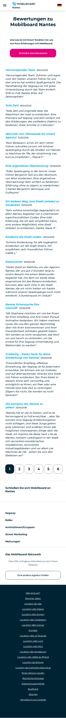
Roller (9, 520)
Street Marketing (16, 534)
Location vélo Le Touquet (33, 635)
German (61, 5)
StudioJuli (33, 689)
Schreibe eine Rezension (33, 53)
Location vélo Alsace (33, 609)
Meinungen (12, 541)
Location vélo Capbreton (33, 619)
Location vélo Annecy (33, 614)
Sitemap (33, 694)
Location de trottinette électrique (33, 667)
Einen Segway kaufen (33, 673)
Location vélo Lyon (33, 641)
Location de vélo (33, 603)
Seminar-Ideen (33, 598)
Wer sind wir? (33, 593)
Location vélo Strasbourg (33, 651)
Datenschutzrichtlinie (33, 683)
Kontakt (33, 630)
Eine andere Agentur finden (33, 575)
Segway (10, 513)
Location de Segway (33, 662)
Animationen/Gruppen (20, 527)
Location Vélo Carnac (33, 625)
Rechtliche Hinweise (33, 678)
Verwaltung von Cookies (33, 699)
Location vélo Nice (33, 646)
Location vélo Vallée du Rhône (33, 657)
